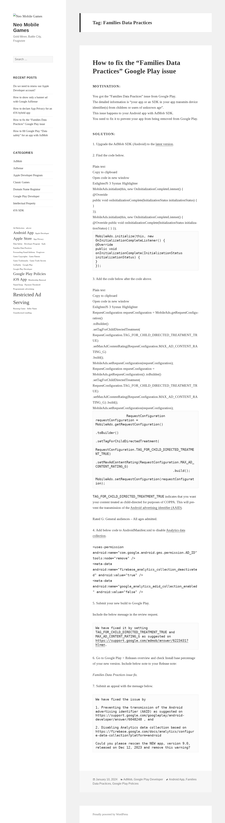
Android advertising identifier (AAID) (156, 508)
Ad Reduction (18, 228)
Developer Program (32, 244)
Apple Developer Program (28, 175)
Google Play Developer (26, 196)
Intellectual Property (24, 203)
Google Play (28, 265)
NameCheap (18, 285)
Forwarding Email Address (24, 252)
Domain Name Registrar (26, 189)
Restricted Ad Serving (27, 298)
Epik (44, 244)
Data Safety (17, 244)
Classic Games (21, 182)
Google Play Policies (29, 274)
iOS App (20, 279)
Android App (23, 233)
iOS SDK (18, 210)
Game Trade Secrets (38, 261)
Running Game (19, 309)
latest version (164, 144)
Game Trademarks (20, 261)
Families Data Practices (22, 248)
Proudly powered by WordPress (110, 814)
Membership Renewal (37, 280)
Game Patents (34, 256)
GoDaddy (17, 265)
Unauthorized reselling (22, 313)
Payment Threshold (32, 285)
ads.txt (28, 228)
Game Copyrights (20, 256)
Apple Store (22, 238)
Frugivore (40, 252)
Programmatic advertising (23, 289)
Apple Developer (42, 233)
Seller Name (32, 309)
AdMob (17, 161)
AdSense (18, 168)
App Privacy (38, 239)
